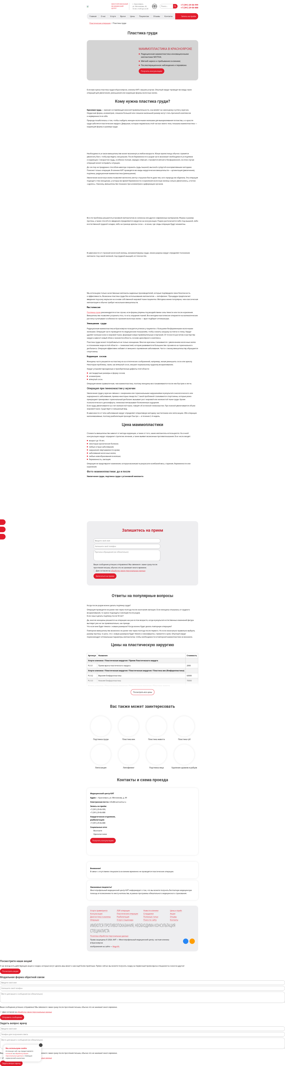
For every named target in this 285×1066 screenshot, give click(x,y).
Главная (93, 16)
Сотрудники (148, 913)
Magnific (116, 946)
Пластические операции (127, 913)
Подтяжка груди (94, 312)
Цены (132, 16)
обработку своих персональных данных (128, 570)
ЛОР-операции (123, 910)
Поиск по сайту (150, 920)
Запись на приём (188, 16)
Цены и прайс (176, 910)
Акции (172, 913)
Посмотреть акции (10, 971)
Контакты (168, 16)
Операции (94, 920)
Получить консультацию (151, 71)
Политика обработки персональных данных (109, 936)
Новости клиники (150, 910)
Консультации (96, 913)
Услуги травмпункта (98, 910)
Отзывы (156, 16)
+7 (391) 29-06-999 (189, 5)
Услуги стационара (125, 920)
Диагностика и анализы (100, 917)
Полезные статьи (150, 917)
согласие (9, 1053)
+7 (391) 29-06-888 (189, 7)
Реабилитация (123, 917)
